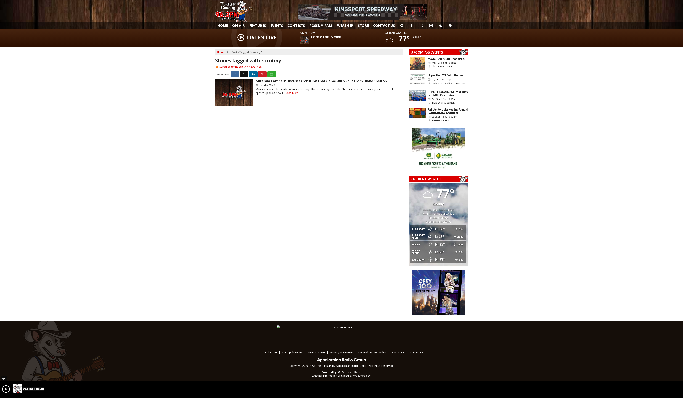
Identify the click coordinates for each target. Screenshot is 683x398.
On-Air (238, 25)
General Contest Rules (372, 352)
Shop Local (397, 352)
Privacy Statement (341, 352)
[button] (401, 25)
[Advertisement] (362, 12)
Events (276, 25)
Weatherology (362, 375)
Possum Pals (320, 25)
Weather (345, 25)
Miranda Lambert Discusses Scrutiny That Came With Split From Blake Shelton (321, 81)
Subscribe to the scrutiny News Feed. (240, 66)
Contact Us (384, 25)
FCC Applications (292, 352)
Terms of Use (316, 352)
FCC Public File (268, 352)
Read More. (292, 93)
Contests (296, 25)
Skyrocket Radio (351, 372)
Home (222, 25)
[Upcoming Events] (417, 63)
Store (363, 25)
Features (257, 25)
